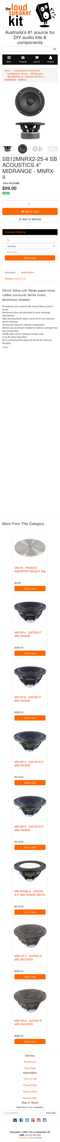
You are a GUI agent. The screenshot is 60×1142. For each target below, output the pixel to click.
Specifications (27, 272)
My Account (30, 1061)
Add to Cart (31, 211)
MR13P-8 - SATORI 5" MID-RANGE (28, 698)
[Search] (55, 48)
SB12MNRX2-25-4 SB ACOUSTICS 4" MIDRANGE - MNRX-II (24, 78)
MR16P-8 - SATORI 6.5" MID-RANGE (29, 828)
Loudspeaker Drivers (17, 73)
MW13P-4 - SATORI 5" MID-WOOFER (28, 957)
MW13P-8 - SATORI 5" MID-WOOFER (28, 1022)
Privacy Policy (30, 1085)
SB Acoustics (36, 73)
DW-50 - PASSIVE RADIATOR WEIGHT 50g (30, 569)
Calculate (31, 257)
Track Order (30, 1068)
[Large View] (7, 149)
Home (7, 70)
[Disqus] (30, 391)
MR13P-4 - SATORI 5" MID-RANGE (28, 634)
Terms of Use (30, 1078)
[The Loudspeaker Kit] (30, 14)
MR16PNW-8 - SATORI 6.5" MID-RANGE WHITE (30, 893)
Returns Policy (30, 1091)
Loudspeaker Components (27, 70)
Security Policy (30, 1097)
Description (10, 272)
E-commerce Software (26, 1137)
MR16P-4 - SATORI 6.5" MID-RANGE (29, 763)
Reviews (9, 278)
